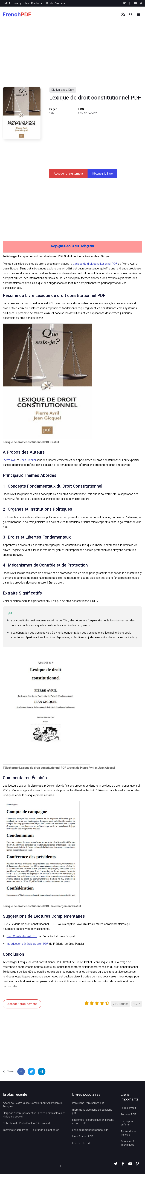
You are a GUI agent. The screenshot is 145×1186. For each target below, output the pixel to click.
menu (139, 14)
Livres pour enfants (127, 1123)
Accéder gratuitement (68, 174)
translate (123, 14)
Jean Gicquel (28, 460)
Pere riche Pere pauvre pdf (88, 1103)
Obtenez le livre (102, 174)
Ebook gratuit (128, 1108)
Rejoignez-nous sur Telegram (72, 246)
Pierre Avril (9, 460)
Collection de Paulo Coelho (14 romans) (26, 1123)
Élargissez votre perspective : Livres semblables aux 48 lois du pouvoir (34, 1115)
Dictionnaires (59, 90)
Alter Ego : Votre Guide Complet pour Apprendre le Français (33, 1105)
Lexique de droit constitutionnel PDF (95, 264)
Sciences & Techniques (127, 1143)
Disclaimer (37, 3)
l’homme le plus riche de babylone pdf (92, 1111)
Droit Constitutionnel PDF (22, 936)
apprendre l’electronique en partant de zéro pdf (93, 1121)
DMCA (6, 3)
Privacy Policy (21, 3)
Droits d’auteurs (55, 3)
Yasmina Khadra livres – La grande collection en (31, 1130)
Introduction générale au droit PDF (27, 944)
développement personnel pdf (90, 1130)
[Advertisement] (72, 58)
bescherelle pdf (81, 1143)
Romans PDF (128, 1115)
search (131, 14)
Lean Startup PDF (82, 1137)
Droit (71, 90)
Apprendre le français (128, 1133)
